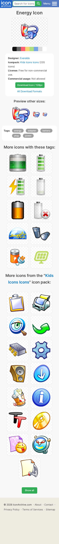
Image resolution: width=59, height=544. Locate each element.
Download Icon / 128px (30, 85)
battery (46, 130)
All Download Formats (29, 91)
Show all (29, 490)
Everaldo (25, 58)
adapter (32, 130)
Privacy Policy (11, 509)
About (38, 504)
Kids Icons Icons (29, 62)
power (28, 135)
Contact (48, 504)
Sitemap (50, 509)
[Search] (38, 3)
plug (16, 135)
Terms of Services (32, 509)
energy (17, 130)
